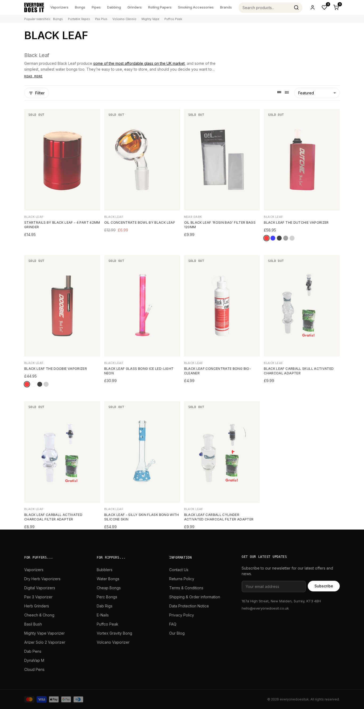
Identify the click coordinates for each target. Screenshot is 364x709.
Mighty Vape (150, 19)
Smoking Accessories (196, 7)
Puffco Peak (173, 19)
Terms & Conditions (186, 588)
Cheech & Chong (39, 615)
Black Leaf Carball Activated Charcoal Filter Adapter (53, 517)
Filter (40, 93)
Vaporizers (59, 7)
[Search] (296, 7)
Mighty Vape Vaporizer (44, 633)
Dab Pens (32, 651)
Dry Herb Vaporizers (42, 578)
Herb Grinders (36, 606)
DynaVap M (34, 660)
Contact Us (178, 569)
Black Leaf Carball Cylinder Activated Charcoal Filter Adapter (219, 517)
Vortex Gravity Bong (114, 633)
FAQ (172, 624)
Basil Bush (33, 624)
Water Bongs (108, 578)
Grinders (134, 7)
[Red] (266, 238)
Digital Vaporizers (39, 588)
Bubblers (104, 569)
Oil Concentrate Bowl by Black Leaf (139, 223)
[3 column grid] (287, 93)
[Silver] (292, 238)
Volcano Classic (124, 19)
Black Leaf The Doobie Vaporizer (55, 369)
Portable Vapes (79, 19)
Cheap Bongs (109, 588)
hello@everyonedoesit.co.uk (265, 608)
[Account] (312, 7)
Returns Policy (181, 578)
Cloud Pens (34, 669)
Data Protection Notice (189, 606)
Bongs (80, 7)
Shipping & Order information (194, 597)
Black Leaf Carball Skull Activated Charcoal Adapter (299, 371)
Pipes (96, 7)
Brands (226, 7)
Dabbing (114, 7)
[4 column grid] (279, 93)
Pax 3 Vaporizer (38, 597)
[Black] (279, 238)
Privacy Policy (181, 615)
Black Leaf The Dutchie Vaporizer (296, 223)
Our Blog (177, 633)
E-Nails (103, 615)
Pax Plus (101, 19)
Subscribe (323, 586)
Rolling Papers (160, 7)
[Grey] (285, 238)
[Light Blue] (33, 384)
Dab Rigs (104, 606)
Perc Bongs (107, 597)
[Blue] (273, 238)
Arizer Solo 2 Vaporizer (44, 642)
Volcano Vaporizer (113, 642)
